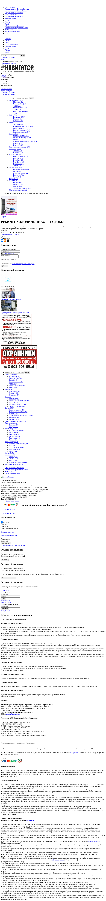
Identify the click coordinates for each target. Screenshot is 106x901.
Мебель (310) (17, 139)
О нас (7, 20)
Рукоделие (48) (18, 175)
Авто (12, 122)
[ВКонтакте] (2, 240)
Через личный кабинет (9, 535)
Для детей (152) (18, 143)
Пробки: (4, 77)
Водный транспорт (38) (21, 130)
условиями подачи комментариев (22, 264)
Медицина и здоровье (18, 190)
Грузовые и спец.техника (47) (23, 126)
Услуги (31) (17, 166)
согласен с (18, 264)
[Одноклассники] (5, 240)
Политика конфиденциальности (16, 28)
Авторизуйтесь (10, 253)
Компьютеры (15, 154)
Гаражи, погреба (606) (21, 111)
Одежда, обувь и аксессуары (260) (25, 141)
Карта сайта (9, 29)
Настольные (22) (19, 158)
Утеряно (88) (17, 151)
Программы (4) (18, 164)
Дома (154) (17, 106)
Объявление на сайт (8, 513)
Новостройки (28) (19, 104)
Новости (26, 9)
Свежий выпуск (6, 89)
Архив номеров (6, 91)
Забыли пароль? (6, 602)
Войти (7, 33)
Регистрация (5, 600)
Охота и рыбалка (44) (20, 173)
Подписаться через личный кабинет (13, 545)
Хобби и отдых (15, 167)
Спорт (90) (17, 177)
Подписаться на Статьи (13, 11)
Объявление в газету (8, 509)
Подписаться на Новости (14, 9)
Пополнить (5, 590)
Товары (13, 134)
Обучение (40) (18, 121)
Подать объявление (12, 13)
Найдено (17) (18, 152)
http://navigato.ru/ (94, 841)
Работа (13, 115)
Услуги (13, 179)
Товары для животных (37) (22, 188)
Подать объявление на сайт (14, 16)
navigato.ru (74, 752)
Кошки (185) (17, 182)
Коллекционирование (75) (22, 169)
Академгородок (10, 18)
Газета (21, 13)
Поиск (7, 7)
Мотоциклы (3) (18, 128)
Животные (14, 181)
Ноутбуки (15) (18, 160)
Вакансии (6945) (19, 117)
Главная (12, 7)
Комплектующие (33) (20, 156)
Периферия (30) (18, 162)
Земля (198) (17, 113)
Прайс (7, 24)
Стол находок (15, 149)
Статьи (24, 11)
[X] (8, 240)
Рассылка (6, 522)
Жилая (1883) (18, 102)
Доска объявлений (11, 15)
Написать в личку (7, 234)
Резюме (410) (17, 119)
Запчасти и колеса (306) (21, 132)
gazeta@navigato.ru (12, 501)
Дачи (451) (17, 109)
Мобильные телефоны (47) (22, 137)
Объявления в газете (10, 528)
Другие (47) (17, 186)
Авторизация (5, 610)
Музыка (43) (17, 171)
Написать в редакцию (12, 31)
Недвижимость (16, 100)
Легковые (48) (18, 124)
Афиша (7, 22)
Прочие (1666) (18, 145)
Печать (16, 234)
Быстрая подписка (7, 532)
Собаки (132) (17, 184)
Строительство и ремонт (19, 147)
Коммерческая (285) (20, 108)
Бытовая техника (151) (21, 136)
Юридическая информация (14, 26)
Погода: (3, 76)
